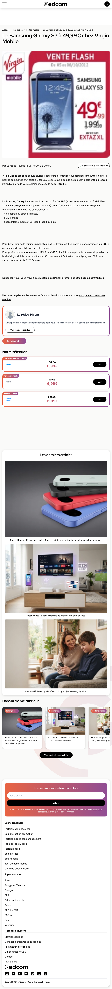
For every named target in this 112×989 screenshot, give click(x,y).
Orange (9, 890)
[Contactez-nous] (107, 4)
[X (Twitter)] (39, 973)
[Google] (7, 973)
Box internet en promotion (19, 833)
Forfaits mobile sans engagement (23, 838)
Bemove (45, 982)
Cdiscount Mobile (14, 900)
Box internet (11, 853)
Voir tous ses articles (20, 330)
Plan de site (11, 961)
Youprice (9, 925)
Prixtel (8, 905)
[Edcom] (55, 4)
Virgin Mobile (9, 175)
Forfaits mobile (14, 341)
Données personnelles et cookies (23, 941)
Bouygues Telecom (15, 885)
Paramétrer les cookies (17, 946)
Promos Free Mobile (16, 843)
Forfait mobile (32, 30)
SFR (7, 895)
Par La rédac (9, 165)
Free (7, 880)
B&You (8, 915)
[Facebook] (20, 973)
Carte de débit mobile (17, 868)
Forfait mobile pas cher (17, 828)
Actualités (18, 30)
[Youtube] (26, 973)
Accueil (5, 30)
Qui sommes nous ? (15, 951)
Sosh (7, 920)
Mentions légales (14, 936)
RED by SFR (11, 910)
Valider (56, 803)
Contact (9, 956)
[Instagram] (32, 973)
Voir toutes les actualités (56, 755)
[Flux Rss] (45, 973)
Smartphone (11, 858)
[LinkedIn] (13, 973)
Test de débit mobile (16, 863)
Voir (100, 364)
